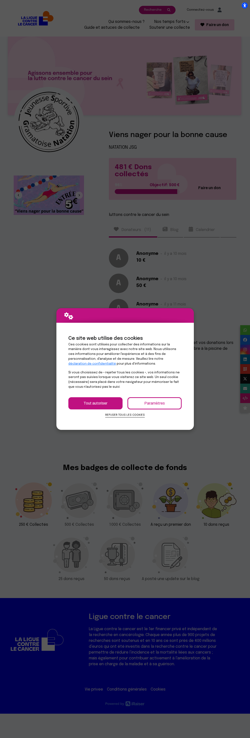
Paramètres (154, 403)
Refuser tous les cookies (125, 415)
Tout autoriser (95, 403)
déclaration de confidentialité (92, 363)
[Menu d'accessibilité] (245, 5)
